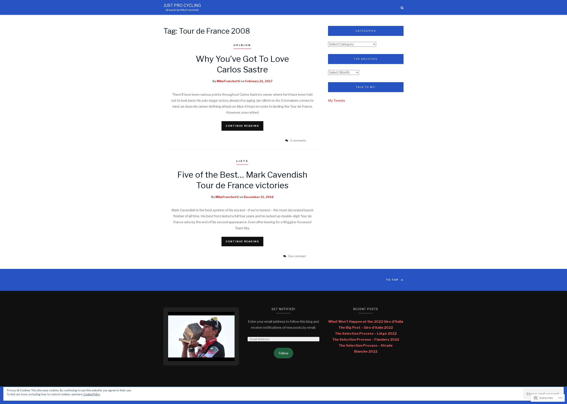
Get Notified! (283, 309)
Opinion (242, 45)
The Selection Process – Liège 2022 (366, 334)
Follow (283, 353)
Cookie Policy (91, 394)
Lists (242, 161)
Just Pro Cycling (182, 6)
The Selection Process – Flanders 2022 (365, 340)
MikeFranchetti (228, 81)
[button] (191, 348)
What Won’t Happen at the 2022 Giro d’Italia (365, 322)
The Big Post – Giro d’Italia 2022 (365, 328)
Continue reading (242, 125)
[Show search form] (402, 7)
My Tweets (336, 101)
